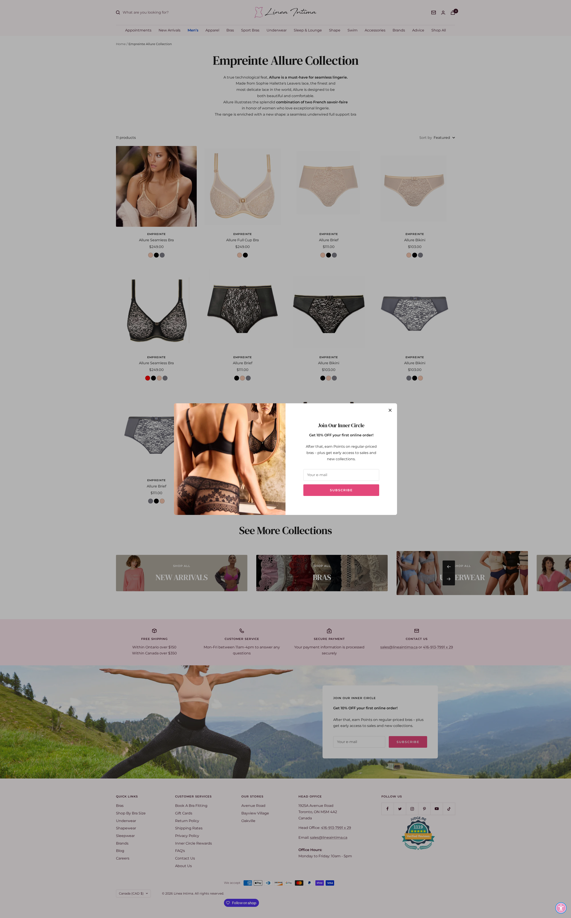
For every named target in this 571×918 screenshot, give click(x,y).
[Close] (390, 410)
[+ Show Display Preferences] (561, 908)
